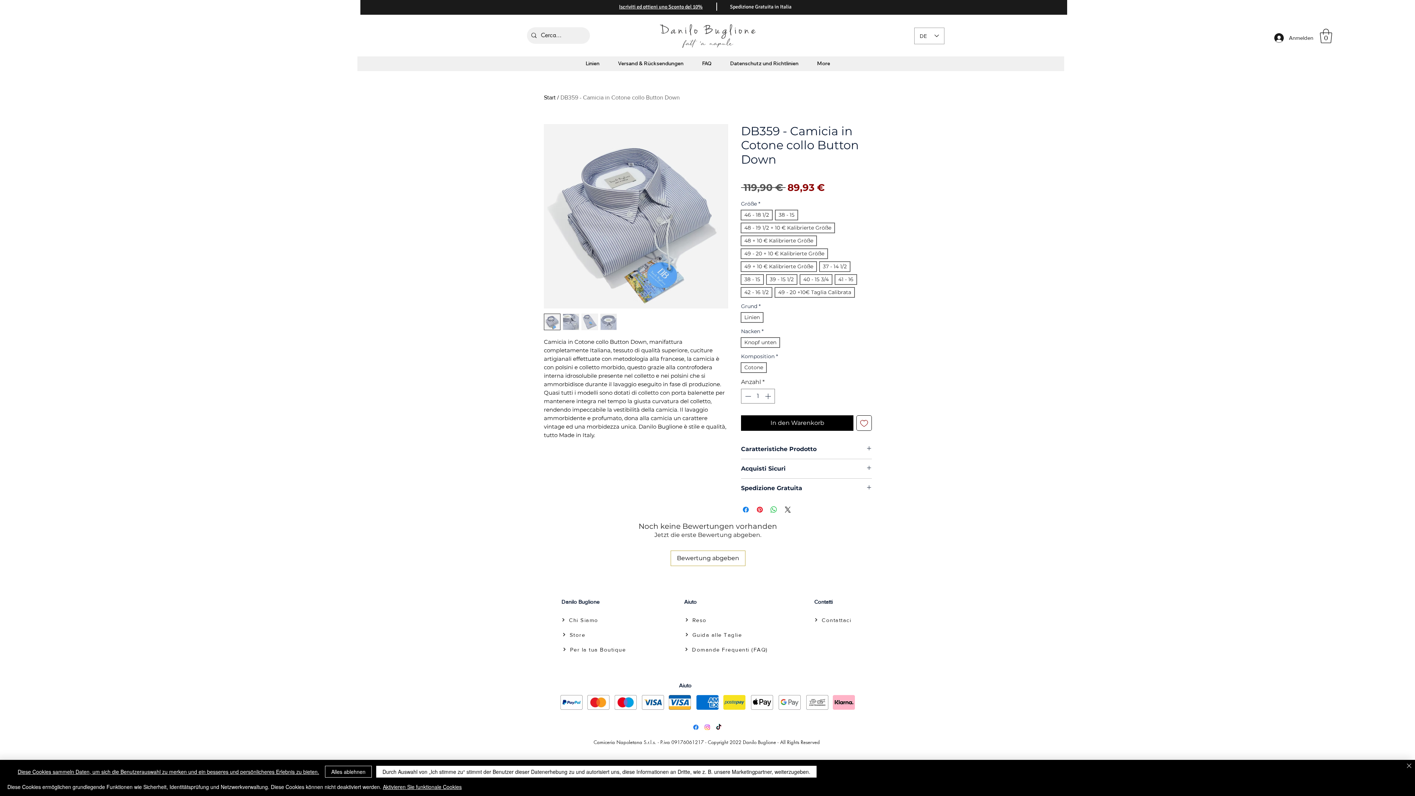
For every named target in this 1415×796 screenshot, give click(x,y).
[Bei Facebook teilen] (745, 509)
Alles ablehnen (348, 771)
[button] (1326, 36)
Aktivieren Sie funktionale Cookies (422, 786)
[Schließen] (1409, 766)
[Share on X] (787, 509)
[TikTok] (718, 727)
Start (550, 97)
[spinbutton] (758, 396)
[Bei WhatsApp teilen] (773, 509)
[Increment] (769, 396)
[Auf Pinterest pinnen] (759, 509)
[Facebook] (695, 727)
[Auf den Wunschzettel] (864, 423)
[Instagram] (707, 727)
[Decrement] (747, 396)
